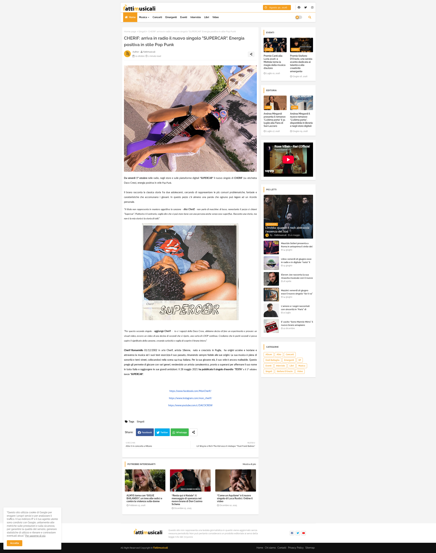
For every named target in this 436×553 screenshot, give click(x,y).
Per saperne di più (35, 535)
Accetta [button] (14, 543)
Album (269, 354)
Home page (130, 31)
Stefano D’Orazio (285, 371)
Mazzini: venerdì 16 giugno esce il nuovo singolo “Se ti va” (297, 292)
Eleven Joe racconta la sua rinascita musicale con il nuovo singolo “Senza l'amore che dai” (297, 279)
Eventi (183, 17)
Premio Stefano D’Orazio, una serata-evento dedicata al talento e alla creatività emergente (301, 63)
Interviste (195, 17)
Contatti (281, 547)
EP (300, 360)
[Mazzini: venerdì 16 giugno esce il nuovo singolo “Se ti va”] (271, 294)
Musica (143, 17)
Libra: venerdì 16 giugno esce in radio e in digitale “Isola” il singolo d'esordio (296, 262)
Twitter (164, 432)
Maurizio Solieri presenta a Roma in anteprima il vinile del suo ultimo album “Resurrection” (297, 248)
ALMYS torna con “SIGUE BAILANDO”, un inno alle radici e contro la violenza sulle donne (144, 498)
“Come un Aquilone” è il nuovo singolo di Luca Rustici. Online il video (235, 498)
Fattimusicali (160, 547)
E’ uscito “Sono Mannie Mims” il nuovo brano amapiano (297, 323)
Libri (206, 17)
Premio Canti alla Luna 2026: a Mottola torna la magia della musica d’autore (274, 62)
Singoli (142, 31)
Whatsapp (181, 432)
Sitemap (310, 547)
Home (132, 17)
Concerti (157, 17)
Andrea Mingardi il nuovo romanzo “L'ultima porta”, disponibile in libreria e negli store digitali (301, 119)
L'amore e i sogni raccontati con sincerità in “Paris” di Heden (295, 309)
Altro (279, 354)
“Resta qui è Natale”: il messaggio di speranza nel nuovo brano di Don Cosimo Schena (187, 500)
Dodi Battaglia (272, 360)
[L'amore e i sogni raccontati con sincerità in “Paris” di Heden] (271, 310)
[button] (309, 17)
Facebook (147, 432)
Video (215, 17)
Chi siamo (270, 547)
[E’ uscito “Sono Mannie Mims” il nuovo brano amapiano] (271, 326)
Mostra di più (249, 464)
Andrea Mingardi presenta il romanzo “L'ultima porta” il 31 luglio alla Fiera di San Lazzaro (274, 119)
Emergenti (171, 17)
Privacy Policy (296, 547)
